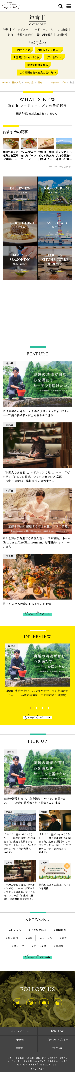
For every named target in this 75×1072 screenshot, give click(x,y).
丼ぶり (59, 946)
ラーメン (47, 938)
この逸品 (62, 29)
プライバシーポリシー (57, 1039)
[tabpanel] (37, 673)
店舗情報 (62, 34)
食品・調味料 (25, 34)
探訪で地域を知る (37, 65)
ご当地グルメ (54, 57)
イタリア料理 (38, 930)
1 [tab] (27, 707)
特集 (5, 29)
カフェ (65, 938)
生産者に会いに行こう (26, 57)
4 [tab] (45, 707)
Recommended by (56, 166)
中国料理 (61, 930)
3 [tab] (39, 707)
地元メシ (16, 930)
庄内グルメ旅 (22, 50)
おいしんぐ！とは (20, 1031)
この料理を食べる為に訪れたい (37, 72)
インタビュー (20, 29)
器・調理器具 (45, 34)
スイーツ (19, 946)
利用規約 (20, 1039)
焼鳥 (30, 938)
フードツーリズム (42, 29)
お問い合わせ (57, 1031)
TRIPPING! (57, 1047)
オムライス (39, 946)
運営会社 (20, 1047)
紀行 (10, 34)
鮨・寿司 (13, 938)
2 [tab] (33, 707)
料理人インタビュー (49, 50)
